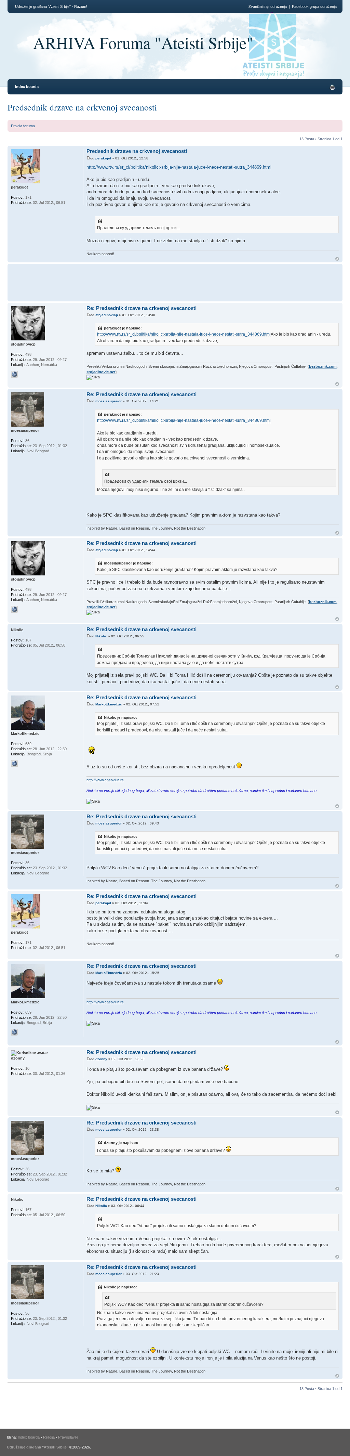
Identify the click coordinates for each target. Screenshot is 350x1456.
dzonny (101, 1059)
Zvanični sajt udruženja (267, 6)
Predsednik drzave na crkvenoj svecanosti (82, 107)
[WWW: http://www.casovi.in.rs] (14, 763)
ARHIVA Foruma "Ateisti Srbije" (143, 42)
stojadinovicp (106, 315)
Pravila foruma (23, 126)
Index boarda (27, 86)
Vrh (337, 259)
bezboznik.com (323, 366)
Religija (49, 1437)
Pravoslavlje (68, 1437)
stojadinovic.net (101, 372)
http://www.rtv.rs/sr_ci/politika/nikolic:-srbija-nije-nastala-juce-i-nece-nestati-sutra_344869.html (178, 167)
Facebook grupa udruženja (314, 6)
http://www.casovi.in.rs (105, 780)
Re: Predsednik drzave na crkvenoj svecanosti (141, 308)
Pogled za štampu (332, 87)
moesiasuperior (108, 401)
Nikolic (101, 636)
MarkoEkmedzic (108, 704)
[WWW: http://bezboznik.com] (14, 374)
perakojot (103, 158)
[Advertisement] (211, 281)
